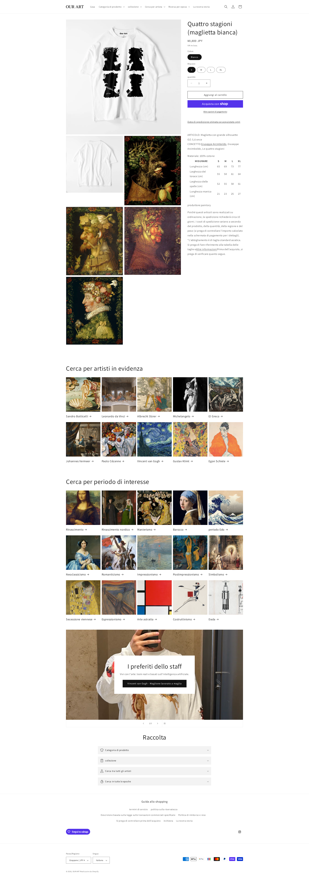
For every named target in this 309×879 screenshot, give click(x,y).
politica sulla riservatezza (164, 809)
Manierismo (144, 529)
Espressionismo (112, 619)
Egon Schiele (217, 461)
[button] (111, 6)
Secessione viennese (79, 619)
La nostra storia (184, 820)
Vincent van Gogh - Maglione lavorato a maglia (154, 683)
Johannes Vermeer (78, 461)
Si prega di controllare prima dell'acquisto (138, 820)
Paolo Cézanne (111, 461)
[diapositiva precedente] (143, 723)
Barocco (178, 529)
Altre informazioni (206, 249)
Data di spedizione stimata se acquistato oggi (213, 122)
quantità (191, 76)
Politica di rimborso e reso (192, 815)
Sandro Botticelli (77, 416)
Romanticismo (111, 574)
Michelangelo (181, 416)
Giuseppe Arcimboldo (213, 144)
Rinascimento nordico (116, 529)
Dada (212, 619)
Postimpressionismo (186, 574)
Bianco (194, 57)
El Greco (214, 416)
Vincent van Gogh (148, 461)
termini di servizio (138, 809)
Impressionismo (147, 574)
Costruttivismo (182, 619)
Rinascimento (75, 529)
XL (221, 69)
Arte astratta (145, 619)
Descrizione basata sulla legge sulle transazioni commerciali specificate (138, 815)
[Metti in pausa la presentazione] (165, 723)
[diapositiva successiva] (157, 723)
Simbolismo (216, 574)
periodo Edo (217, 529)
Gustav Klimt (181, 461)
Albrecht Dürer (146, 416)
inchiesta (168, 820)
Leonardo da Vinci (113, 416)
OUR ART (76, 871)
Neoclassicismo (76, 574)
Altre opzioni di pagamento (215, 111)
